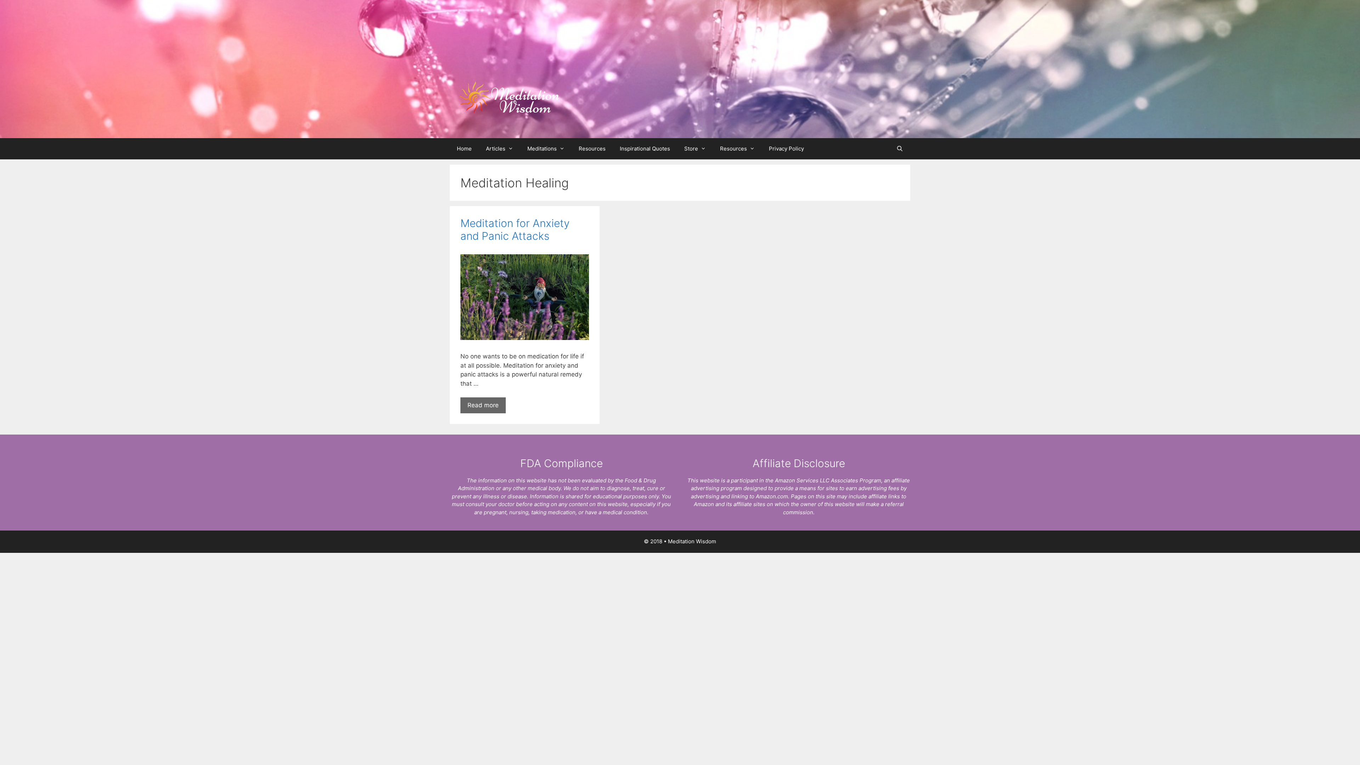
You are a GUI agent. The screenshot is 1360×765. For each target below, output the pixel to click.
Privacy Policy (786, 148)
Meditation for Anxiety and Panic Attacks (515, 229)
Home (464, 148)
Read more (483, 405)
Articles (495, 148)
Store (691, 148)
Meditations (542, 148)
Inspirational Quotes (645, 148)
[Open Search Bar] (899, 148)
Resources (592, 148)
